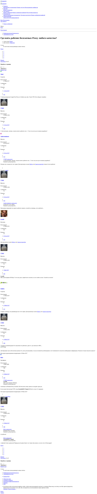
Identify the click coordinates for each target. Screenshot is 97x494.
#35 (4, 239)
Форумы (5, 8)
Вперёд (2, 60)
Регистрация (4, 30)
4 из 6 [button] (7, 61)
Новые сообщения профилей (20, 12)
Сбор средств (6, 17)
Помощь (5, 482)
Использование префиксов (31, 7)
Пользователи (6, 13)
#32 (4, 128)
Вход (2, 27)
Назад (2, 49)
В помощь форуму (14, 17)
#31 (4, 94)
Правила (5, 6)
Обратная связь (7, 479)
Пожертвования (7, 16)
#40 (4, 426)
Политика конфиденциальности (11, 481)
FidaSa (11, 41)
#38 (4, 343)
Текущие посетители (26, 15)
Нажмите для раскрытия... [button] (9, 161)
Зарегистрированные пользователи (11, 15)
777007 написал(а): (8, 159)
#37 (4, 309)
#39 (4, 377)
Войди (31, 164)
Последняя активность (32, 12)
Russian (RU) (6, 476)
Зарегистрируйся (39, 164)
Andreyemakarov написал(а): (10, 203)
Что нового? (6, 11)
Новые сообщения (7, 10)
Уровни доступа (21, 7)
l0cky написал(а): (7, 429)
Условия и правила (8, 480)
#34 (4, 200)
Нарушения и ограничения (9, 7)
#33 (4, 156)
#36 (4, 273)
